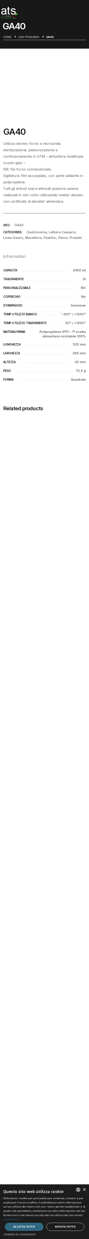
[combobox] (78, 1190)
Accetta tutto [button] (24, 1227)
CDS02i (20, 442)
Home (7, 37)
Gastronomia (28, 37)
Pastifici (50, 238)
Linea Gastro (13, 238)
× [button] (84, 1189)
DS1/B (18, 456)
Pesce (63, 238)
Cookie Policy (11, 1219)
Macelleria (33, 238)
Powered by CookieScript (20, 1234)
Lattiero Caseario (62, 232)
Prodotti (76, 238)
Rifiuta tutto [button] (65, 1227)
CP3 (17, 470)
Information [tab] (14, 256)
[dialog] (44, 1211)
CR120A (20, 429)
